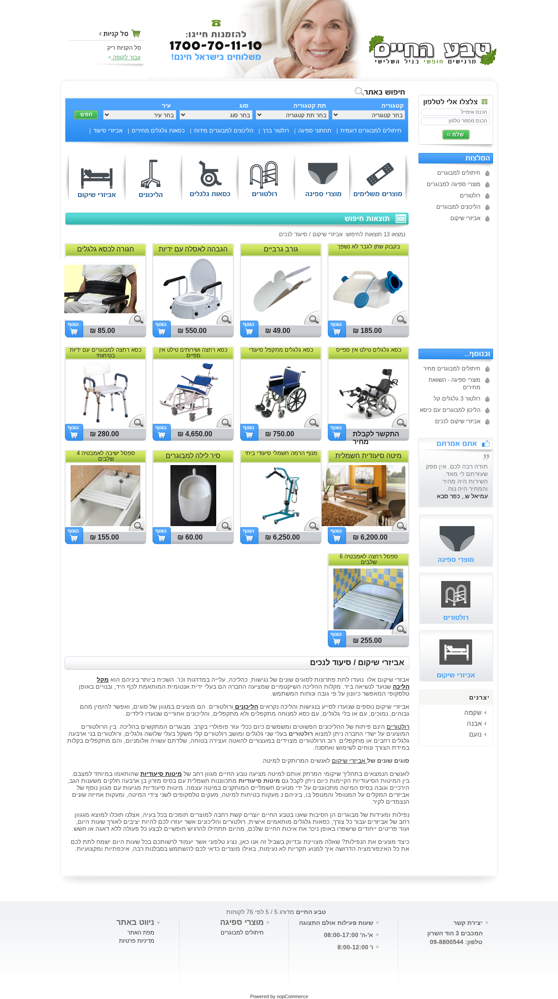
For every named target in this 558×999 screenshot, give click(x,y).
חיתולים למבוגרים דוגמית (370, 130)
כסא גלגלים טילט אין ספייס (368, 350)
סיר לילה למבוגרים (193, 455)
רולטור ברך (275, 130)
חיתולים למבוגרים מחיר (451, 368)
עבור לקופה (126, 57)
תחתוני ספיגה (314, 130)
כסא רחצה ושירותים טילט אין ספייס (193, 353)
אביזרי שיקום (465, 218)
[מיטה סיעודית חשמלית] (361, 523)
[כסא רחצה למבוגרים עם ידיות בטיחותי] (105, 420)
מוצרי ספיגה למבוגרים (453, 184)
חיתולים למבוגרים (458, 173)
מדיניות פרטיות (136, 941)
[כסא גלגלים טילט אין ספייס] (368, 420)
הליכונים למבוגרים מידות (223, 130)
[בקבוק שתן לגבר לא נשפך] (368, 317)
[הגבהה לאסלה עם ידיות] (193, 317)
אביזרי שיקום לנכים (457, 421)
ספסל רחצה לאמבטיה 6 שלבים (369, 559)
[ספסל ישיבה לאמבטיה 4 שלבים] (105, 523)
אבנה (474, 723)
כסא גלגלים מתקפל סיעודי (281, 350)
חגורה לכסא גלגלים (105, 249)
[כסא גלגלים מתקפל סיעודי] (280, 420)
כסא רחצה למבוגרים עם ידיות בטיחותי (106, 353)
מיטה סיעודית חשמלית (368, 455)
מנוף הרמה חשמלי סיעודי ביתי (281, 453)
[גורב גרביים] (280, 317)
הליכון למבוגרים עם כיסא (450, 410)
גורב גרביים (281, 249)
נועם (475, 734)
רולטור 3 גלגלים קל (457, 398)
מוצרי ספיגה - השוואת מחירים (454, 384)
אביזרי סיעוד (107, 130)
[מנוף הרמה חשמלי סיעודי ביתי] (280, 523)
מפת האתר (140, 932)
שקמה (473, 712)
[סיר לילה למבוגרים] (193, 523)
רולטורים (470, 195)
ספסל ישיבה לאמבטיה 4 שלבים (106, 456)
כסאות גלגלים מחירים (158, 130)
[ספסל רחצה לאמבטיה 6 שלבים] (368, 627)
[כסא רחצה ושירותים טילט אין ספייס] (188, 420)
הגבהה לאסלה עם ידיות (193, 249)
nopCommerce (292, 996)
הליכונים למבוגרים (458, 207)
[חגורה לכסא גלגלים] (100, 317)
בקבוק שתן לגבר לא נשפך (368, 246)
